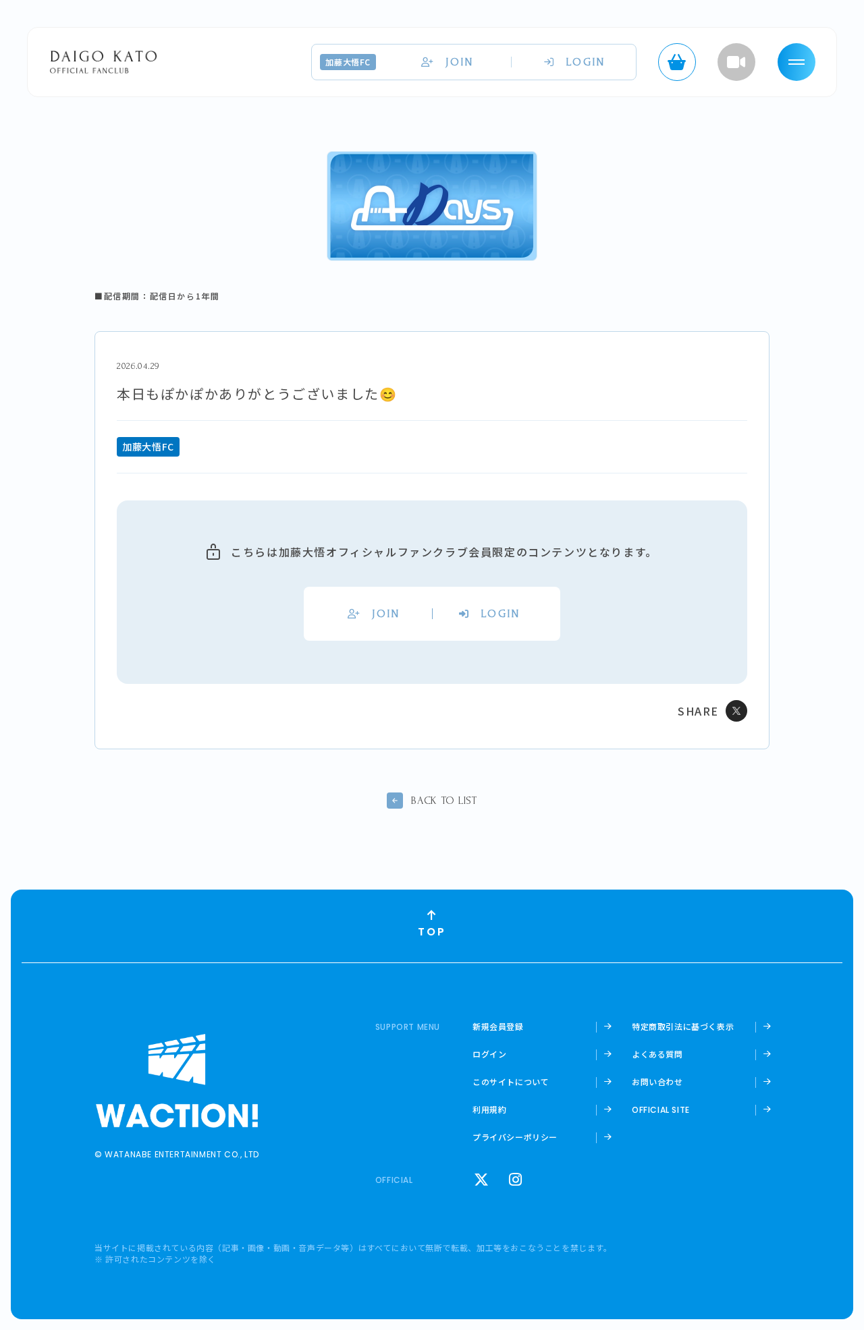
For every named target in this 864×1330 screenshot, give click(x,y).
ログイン (489, 1054)
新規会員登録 (498, 1026)
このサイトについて (511, 1081)
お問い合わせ (657, 1081)
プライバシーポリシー (515, 1137)
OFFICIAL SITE (661, 1110)
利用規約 (489, 1109)
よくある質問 (657, 1054)
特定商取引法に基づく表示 (683, 1026)
